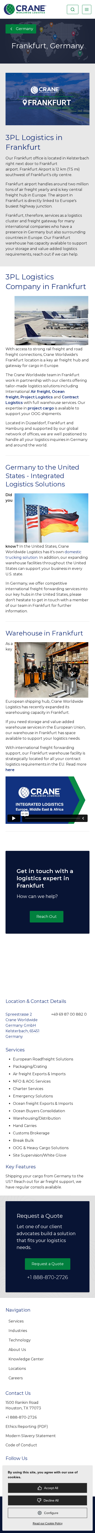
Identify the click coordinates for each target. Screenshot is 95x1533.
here (10, 770)
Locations (17, 1368)
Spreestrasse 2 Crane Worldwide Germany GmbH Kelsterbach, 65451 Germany (22, 1025)
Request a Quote (48, 1264)
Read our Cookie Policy (47, 1523)
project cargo (41, 408)
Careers (16, 1378)
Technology (20, 1340)
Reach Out (46, 916)
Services (16, 1321)
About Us (17, 1349)
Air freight (40, 391)
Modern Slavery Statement (31, 1436)
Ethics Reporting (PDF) (27, 1426)
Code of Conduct (21, 1445)
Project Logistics (37, 397)
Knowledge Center (26, 1359)
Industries (18, 1330)
